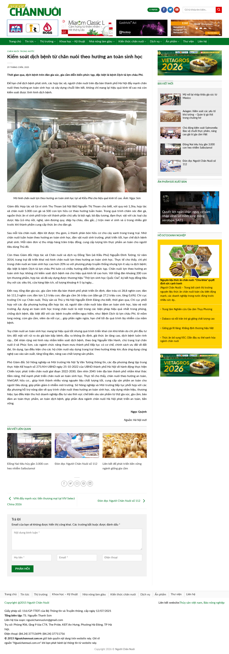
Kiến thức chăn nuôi (131, 41)
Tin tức (29, 41)
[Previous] (159, 207)
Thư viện (188, 41)
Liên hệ (202, 41)
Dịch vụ (155, 41)
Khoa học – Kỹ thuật (72, 41)
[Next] (220, 207)
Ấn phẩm (171, 41)
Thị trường (46, 41)
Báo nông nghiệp (214, 602)
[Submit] (219, 10)
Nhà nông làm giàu (100, 41)
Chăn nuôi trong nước (20, 51)
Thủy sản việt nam (190, 602)
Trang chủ (15, 41)
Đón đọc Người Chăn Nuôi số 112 (76, 463)
